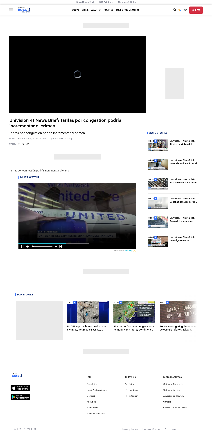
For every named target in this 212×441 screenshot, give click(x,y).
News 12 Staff (16, 139)
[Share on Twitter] (23, 144)
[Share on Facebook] (19, 144)
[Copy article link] (27, 144)
